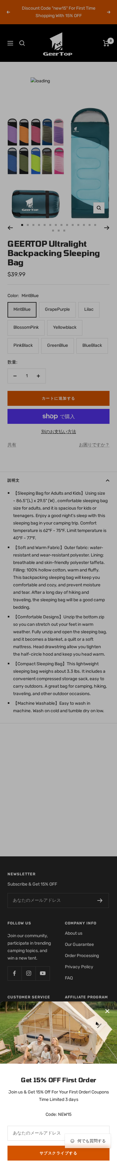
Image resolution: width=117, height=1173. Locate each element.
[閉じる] (107, 1011)
